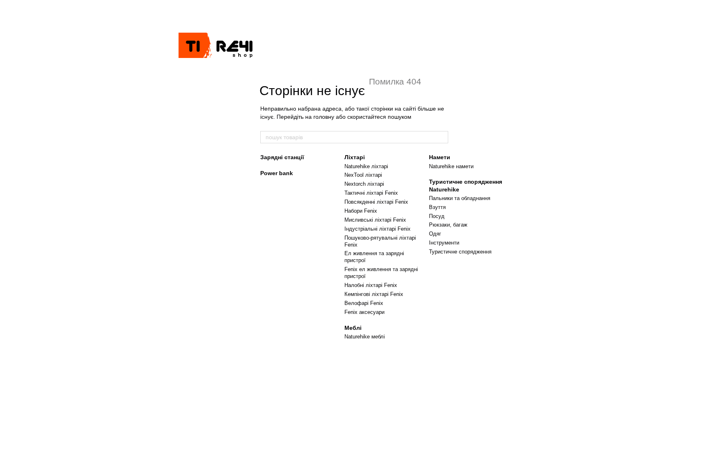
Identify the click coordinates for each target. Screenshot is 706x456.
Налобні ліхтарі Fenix (370, 285)
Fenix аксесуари (364, 312)
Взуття (437, 207)
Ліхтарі (354, 157)
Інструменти (444, 243)
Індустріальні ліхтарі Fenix (377, 229)
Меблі (353, 328)
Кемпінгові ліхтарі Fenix (373, 294)
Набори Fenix (360, 211)
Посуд (437, 216)
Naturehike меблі (364, 337)
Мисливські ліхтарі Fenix (375, 220)
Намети (439, 157)
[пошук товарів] (441, 137)
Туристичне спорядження (460, 252)
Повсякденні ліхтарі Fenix (376, 202)
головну (323, 116)
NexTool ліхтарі (363, 175)
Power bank (276, 173)
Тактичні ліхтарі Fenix (371, 193)
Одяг (435, 234)
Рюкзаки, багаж (448, 225)
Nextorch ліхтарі (364, 184)
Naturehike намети (451, 166)
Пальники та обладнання (459, 198)
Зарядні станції (282, 157)
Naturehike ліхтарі (366, 166)
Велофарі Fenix (363, 303)
